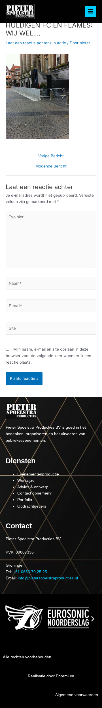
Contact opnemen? (34, 493)
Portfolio (24, 500)
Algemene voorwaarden (76, 695)
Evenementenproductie (38, 474)
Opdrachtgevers (31, 506)
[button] (9, 618)
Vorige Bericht (51, 156)
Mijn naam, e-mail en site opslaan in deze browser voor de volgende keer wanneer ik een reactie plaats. (48, 355)
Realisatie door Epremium (51, 676)
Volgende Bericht (51, 166)
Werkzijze (26, 480)
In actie (59, 43)
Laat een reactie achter (27, 43)
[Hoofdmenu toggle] (91, 11)
